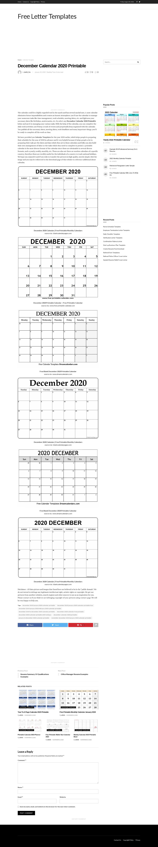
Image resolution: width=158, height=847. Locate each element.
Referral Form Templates (111, 252)
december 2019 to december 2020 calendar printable (37, 611)
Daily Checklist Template (111, 234)
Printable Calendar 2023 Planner (29, 735)
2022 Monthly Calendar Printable (120, 158)
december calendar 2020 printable (65, 615)
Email (20, 797)
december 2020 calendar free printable (70, 611)
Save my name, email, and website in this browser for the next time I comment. (47, 807)
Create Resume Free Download (113, 249)
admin (21, 715)
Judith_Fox (27, 72)
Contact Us (26, 2)
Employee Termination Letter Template (116, 230)
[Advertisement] (79, 41)
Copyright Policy (35, 2)
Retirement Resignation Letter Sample (122, 166)
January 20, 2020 (40, 72)
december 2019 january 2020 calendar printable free (75, 605)
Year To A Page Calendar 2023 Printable (33, 712)
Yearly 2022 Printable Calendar (116, 140)
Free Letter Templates (47, 16)
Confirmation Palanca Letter (112, 241)
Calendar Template (28, 60)
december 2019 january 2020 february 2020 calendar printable (40, 608)
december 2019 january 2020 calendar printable (39, 605)
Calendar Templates (43, 137)
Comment (22, 760)
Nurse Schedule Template (112, 227)
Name (20, 787)
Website (63, 797)
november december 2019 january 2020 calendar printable (71, 618)
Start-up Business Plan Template (114, 245)
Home (19, 2)
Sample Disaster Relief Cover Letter (115, 260)
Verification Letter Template (112, 238)
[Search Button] (138, 62)
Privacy (43, 2)
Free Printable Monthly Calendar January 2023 (78, 712)
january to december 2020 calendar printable (34, 618)
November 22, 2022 (30, 715)
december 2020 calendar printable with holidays (35, 615)
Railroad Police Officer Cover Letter (115, 256)
